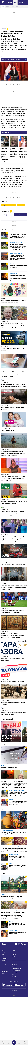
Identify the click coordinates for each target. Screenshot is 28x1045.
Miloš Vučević (12, 205)
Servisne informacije (14, 930)
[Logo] (2, 2)
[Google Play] (8, 985)
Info (3, 950)
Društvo (16, 780)
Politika (3, 28)
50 (6, 242)
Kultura (4, 962)
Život (3, 956)
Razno (2, 765)
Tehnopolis (5, 969)
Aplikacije (14, 972)
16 (6, 273)
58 (6, 253)
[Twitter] (19, 944)
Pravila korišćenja (16, 968)
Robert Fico (20, 205)
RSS (13, 974)
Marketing (14, 964)
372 (6, 233)
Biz (3, 954)
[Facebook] (16, 944)
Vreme (13, 956)
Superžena (5, 965)
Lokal (3, 973)
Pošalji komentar (20, 215)
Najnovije (9, 2)
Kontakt (14, 976)
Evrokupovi (13, 263)
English (14, 954)
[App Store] (19, 985)
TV (12, 952)
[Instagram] (22, 944)
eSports (4, 967)
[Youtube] (25, 944)
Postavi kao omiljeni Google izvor (11, 59)
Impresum (14, 966)
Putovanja (5, 960)
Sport (3, 952)
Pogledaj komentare (7, 215)
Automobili (5, 971)
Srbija (4, 205)
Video (13, 950)
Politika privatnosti (17, 970)
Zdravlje (4, 958)
